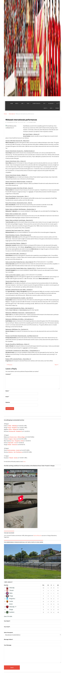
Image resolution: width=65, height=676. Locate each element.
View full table (8, 616)
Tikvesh (11, 590)
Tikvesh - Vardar (13, 458)
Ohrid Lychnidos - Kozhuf (13, 450)
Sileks (11, 593)
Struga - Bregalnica (12, 427)
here (24, 461)
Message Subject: (8, 639)
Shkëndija (12, 588)
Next (56, 364)
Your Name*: (7, 621)
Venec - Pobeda (13, 429)
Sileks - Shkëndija (12, 425)
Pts (43, 585)
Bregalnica (12, 599)
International (12, 114)
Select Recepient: (8, 632)
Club (7, 585)
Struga (11, 596)
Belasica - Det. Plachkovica (15, 452)
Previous (10, 364)
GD (58, 585)
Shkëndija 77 (12, 607)
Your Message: (7, 645)
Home (5, 114)
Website (8, 402)
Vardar (11, 601)
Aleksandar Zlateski (12, 122)
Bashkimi (11, 612)
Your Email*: (7, 626)
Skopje (11, 609)
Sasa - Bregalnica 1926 (17, 441)
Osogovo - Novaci (12, 439)
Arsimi (11, 604)
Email (7, 396)
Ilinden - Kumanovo (13, 444)
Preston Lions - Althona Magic (17, 437)
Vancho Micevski (37, 535)
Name (7, 391)
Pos (5, 585)
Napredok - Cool (12, 442)
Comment (8, 374)
